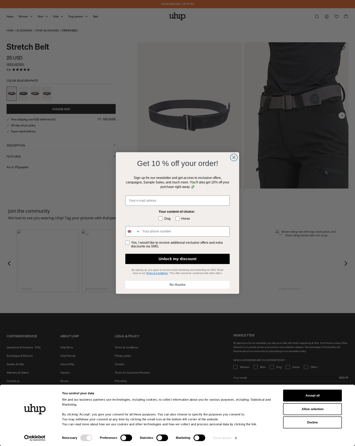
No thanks (177, 284)
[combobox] (133, 231)
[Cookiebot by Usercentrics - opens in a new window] (35, 438)
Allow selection (313, 409)
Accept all (312, 395)
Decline (312, 422)
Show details (222, 438)
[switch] (126, 438)
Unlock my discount (177, 259)
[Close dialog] (233, 157)
